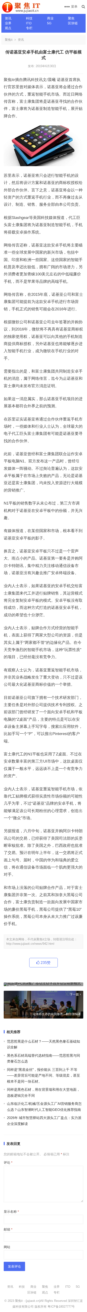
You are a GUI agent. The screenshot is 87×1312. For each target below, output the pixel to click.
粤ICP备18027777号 (61, 1306)
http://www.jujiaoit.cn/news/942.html (30, 943)
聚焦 (71, 18)
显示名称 (11, 1211)
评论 (8, 1162)
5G (49, 23)
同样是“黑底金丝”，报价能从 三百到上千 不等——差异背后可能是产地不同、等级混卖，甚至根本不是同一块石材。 (43, 1075)
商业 (50, 18)
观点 (8, 28)
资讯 (8, 18)
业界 (8, 23)
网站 (7, 1247)
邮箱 (8, 1229)
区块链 (73, 23)
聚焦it (9, 39)
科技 (29, 18)
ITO (29, 23)
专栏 (29, 28)
